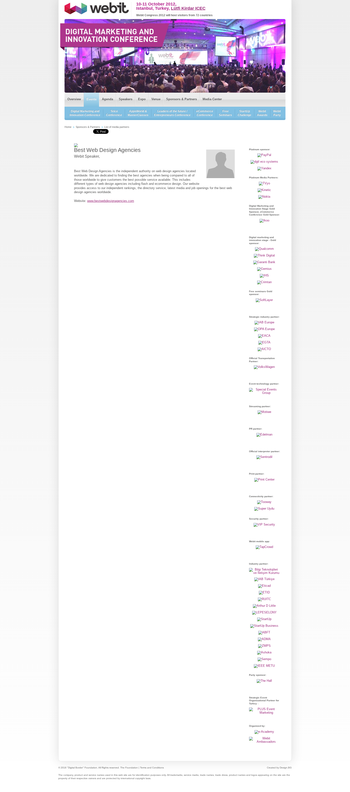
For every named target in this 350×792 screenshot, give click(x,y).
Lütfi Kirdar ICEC (188, 8)
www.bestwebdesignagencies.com (110, 201)
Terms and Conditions (152, 767)
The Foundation (129, 767)
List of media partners (116, 126)
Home (68, 126)
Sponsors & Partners (88, 126)
